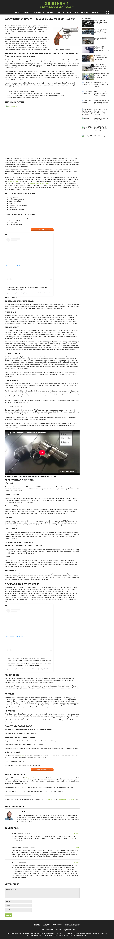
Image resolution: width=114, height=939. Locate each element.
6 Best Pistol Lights (100, 136)
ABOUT (95, 12)
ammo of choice (13, 181)
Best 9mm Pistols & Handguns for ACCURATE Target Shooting (100, 112)
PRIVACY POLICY (72, 925)
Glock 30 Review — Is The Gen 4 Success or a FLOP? (101, 120)
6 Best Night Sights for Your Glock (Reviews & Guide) (100, 31)
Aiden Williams (22, 812)
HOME (37, 925)
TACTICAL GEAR (64, 12)
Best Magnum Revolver (67, 799)
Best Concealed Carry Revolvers (101, 39)
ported (21, 756)
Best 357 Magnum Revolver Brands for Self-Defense (100, 22)
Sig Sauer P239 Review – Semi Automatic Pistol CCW (101, 49)
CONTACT (57, 925)
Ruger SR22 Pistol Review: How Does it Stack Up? (101, 129)
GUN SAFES (38, 12)
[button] (107, 12)
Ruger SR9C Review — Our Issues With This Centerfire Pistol (101, 102)
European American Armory (24, 669)
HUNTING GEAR (81, 12)
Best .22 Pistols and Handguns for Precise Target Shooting (101, 93)
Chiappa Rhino (48, 799)
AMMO (27, 12)
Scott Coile (19, 293)
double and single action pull (39, 183)
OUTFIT (50, 12)
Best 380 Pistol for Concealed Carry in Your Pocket (100, 57)
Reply (78, 833)
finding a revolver (30, 778)
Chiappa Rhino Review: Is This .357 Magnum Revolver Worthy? (100, 67)
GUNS (17, 12)
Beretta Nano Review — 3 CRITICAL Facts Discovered (101, 75)
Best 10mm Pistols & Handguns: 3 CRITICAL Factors (101, 84)
